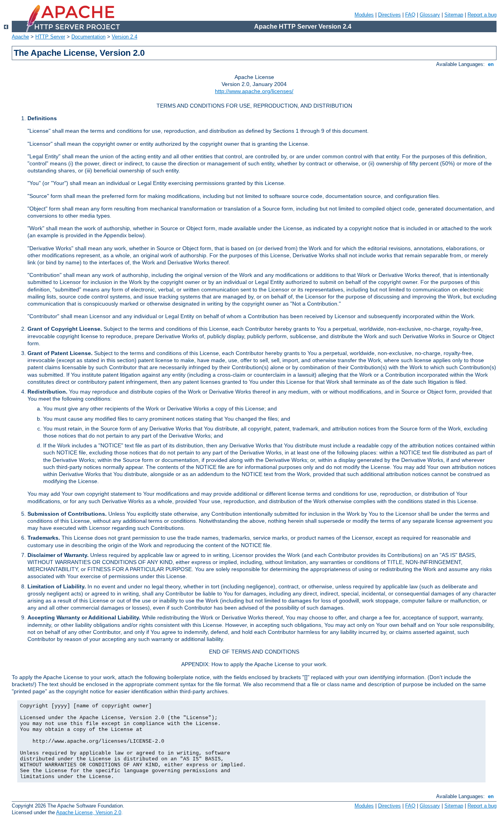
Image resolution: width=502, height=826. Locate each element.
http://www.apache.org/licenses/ (254, 91)
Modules (364, 15)
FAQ (410, 15)
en (490, 64)
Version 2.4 (124, 37)
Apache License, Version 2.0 (88, 812)
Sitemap (453, 15)
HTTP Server (50, 37)
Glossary (430, 15)
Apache (20, 37)
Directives (389, 15)
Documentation (88, 37)
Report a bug (482, 15)
